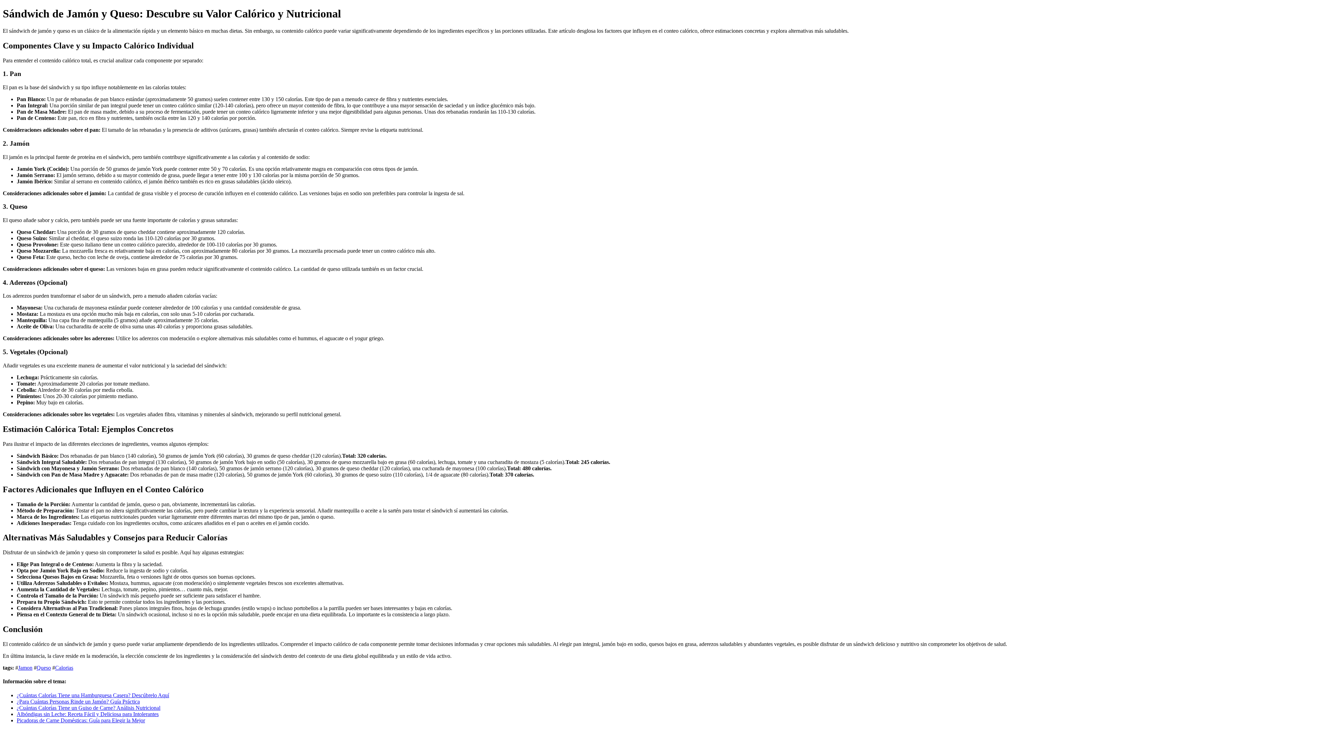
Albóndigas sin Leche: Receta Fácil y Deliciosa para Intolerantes (88, 714)
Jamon (25, 668)
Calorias (64, 668)
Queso (44, 668)
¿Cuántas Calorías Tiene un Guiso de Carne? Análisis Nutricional (88, 708)
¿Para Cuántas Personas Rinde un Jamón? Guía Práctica (78, 702)
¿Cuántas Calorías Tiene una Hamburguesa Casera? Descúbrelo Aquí (93, 695)
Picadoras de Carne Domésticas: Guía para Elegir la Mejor (81, 720)
